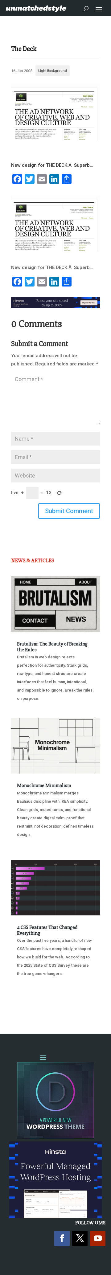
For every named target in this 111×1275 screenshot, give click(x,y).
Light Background (52, 71)
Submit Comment (69, 511)
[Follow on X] (80, 1238)
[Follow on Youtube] (97, 1238)
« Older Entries (31, 1005)
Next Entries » (81, 1005)
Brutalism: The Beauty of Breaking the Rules (52, 647)
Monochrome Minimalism (44, 785)
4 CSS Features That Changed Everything (47, 930)
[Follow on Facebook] (62, 1238)
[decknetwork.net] (55, 139)
